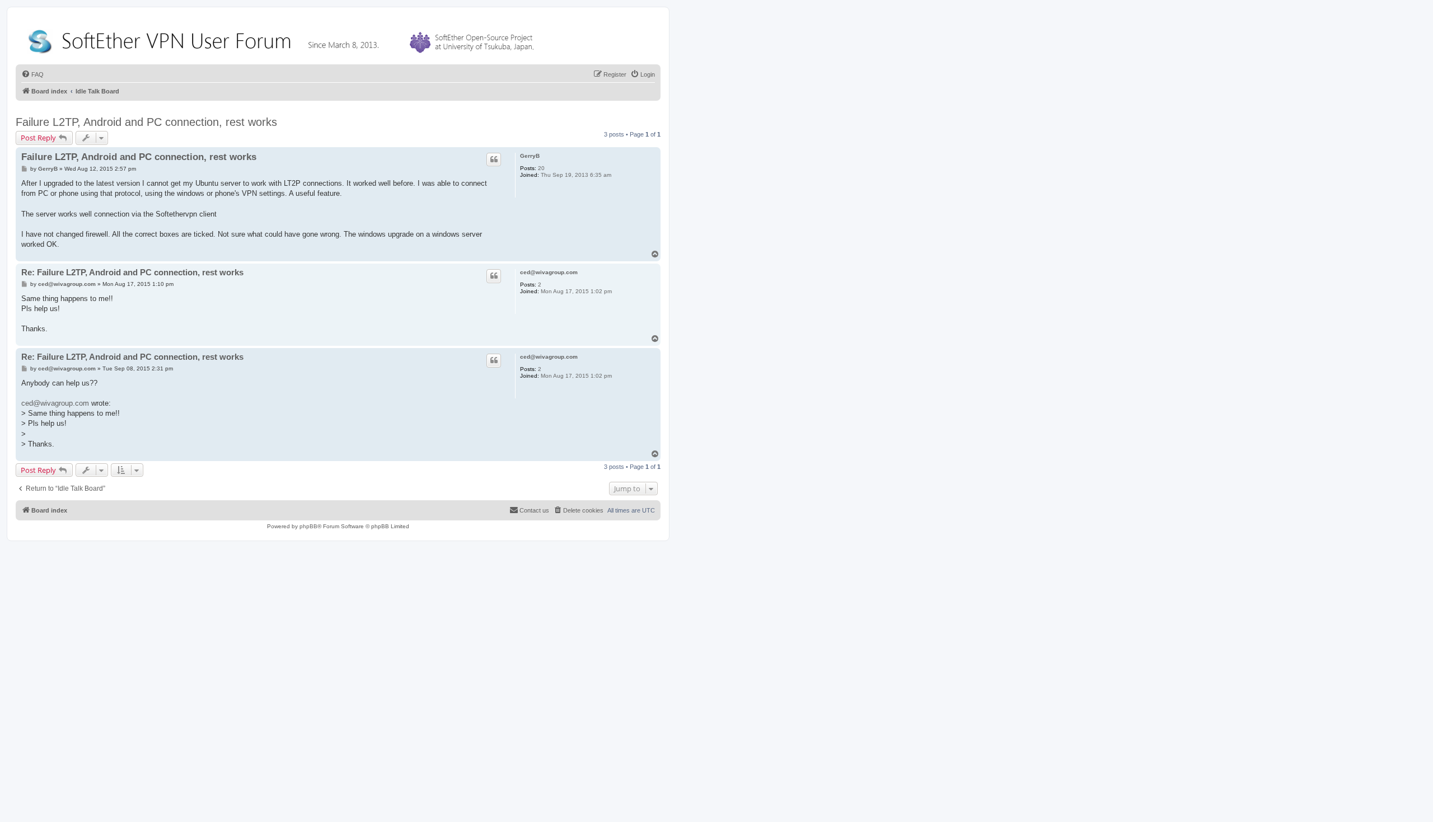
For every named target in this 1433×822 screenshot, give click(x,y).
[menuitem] (32, 74)
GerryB (530, 156)
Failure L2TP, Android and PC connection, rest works (146, 122)
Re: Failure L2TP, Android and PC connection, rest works (132, 272)
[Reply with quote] (493, 159)
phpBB (308, 526)
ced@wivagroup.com (549, 272)
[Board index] (283, 38)
